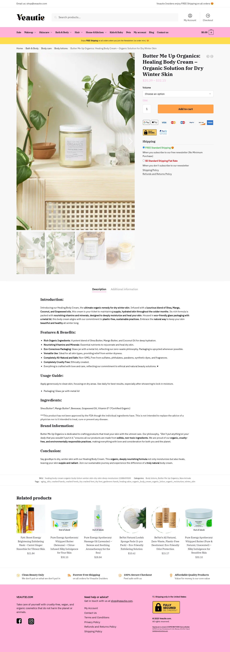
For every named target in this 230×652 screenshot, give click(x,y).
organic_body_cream (141, 481)
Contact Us (90, 612)
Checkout (208, 20)
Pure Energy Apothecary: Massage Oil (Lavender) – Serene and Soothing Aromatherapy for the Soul (98, 545)
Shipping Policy (151, 170)
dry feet (98, 481)
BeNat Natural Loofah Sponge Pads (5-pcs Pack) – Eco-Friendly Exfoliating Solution (132, 543)
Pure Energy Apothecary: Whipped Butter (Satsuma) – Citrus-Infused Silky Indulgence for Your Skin (64, 545)
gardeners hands (111, 481)
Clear (145, 100)
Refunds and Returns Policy (157, 173)
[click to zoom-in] (76, 141)
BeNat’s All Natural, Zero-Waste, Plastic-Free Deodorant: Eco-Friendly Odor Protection (165, 543)
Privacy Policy (92, 622)
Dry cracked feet (86, 481)
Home (20, 48)
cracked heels (72, 481)
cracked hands (58, 481)
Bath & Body (32, 48)
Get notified (64, 564)
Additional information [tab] (124, 289)
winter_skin (190, 481)
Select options (165, 560)
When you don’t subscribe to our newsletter (166, 165)
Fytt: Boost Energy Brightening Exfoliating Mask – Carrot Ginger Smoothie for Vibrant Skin (31, 543)
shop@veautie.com (37, 3)
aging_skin (46, 481)
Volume (147, 87)
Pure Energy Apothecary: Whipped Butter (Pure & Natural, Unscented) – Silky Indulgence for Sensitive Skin (199, 545)
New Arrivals (185, 478)
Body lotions (61, 48)
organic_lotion (158, 481)
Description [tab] (99, 289)
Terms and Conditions (96, 617)
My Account (190, 20)
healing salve (125, 481)
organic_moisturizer (175, 481)
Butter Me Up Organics (168, 478)
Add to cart (185, 109)
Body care (46, 48)
